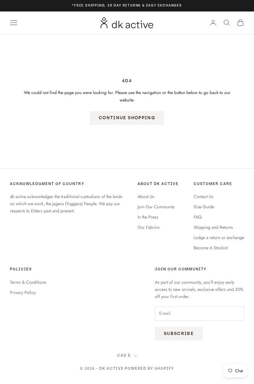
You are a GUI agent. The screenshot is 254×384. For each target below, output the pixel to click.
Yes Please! (187, 208)
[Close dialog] (239, 108)
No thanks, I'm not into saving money (187, 231)
